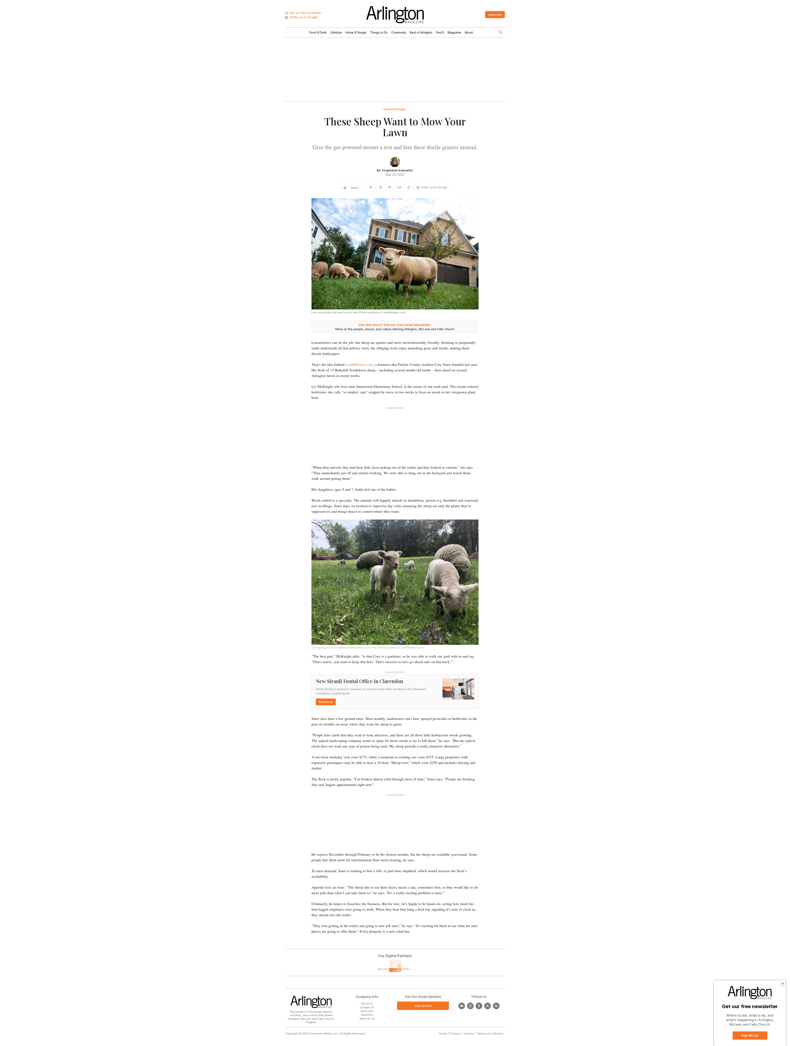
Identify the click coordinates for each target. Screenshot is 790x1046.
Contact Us (367, 1007)
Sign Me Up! (750, 1035)
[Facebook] (371, 187)
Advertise (367, 1014)
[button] (501, 32)
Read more (326, 701)
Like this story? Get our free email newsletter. (395, 325)
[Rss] (496, 1006)
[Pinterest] (390, 187)
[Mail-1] (461, 1006)
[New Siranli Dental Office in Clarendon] (458, 689)
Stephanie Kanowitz (397, 170)
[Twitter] (487, 1006)
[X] (380, 187)
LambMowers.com (359, 364)
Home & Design (394, 109)
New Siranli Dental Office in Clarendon (359, 681)
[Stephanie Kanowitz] (395, 162)
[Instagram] (470, 1006)
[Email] (399, 187)
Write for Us (367, 1018)
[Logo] (395, 14)
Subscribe (367, 1011)
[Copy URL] (408, 187)
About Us (367, 1003)
